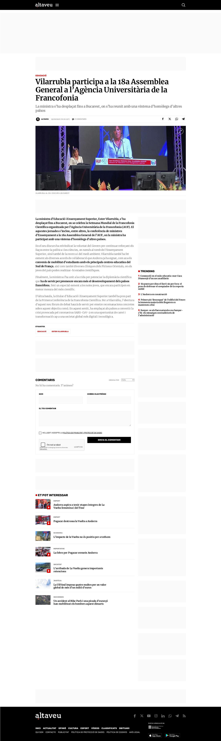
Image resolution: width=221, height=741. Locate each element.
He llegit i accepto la (72, 433)
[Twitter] (170, 119)
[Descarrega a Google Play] (172, 735)
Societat (58, 564)
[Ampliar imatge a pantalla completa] (180, 131)
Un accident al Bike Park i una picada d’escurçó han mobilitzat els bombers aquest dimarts (81, 602)
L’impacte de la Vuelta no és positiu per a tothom (82, 537)
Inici (38, 728)
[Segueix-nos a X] (141, 716)
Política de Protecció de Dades (87, 732)
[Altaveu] (43, 5)
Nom (41, 394)
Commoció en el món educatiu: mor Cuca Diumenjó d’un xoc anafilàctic (160, 277)
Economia (58, 533)
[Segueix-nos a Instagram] (156, 716)
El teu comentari (47, 408)
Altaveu (45, 119)
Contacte (51, 732)
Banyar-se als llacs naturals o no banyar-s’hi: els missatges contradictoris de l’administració (160, 313)
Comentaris (80, 119)
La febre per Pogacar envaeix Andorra (75, 552)
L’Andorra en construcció (154, 294)
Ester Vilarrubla (60, 332)
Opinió (62, 728)
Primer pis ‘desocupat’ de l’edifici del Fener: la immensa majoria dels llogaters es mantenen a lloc (162, 302)
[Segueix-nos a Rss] (184, 716)
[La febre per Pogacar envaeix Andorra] (43, 552)
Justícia (57, 581)
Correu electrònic (96, 394)
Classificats (109, 728)
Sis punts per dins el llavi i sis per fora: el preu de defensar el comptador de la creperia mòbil (161, 286)
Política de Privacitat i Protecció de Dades (82, 433)
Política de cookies (117, 732)
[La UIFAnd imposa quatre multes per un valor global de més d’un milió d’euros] (43, 584)
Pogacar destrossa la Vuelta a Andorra (75, 521)
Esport (57, 501)
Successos (59, 597)
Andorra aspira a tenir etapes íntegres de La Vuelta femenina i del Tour (79, 506)
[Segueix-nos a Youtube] (148, 716)
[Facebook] (163, 119)
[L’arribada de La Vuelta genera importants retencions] (43, 567)
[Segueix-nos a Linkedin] (163, 716)
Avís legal (134, 732)
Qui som (39, 732)
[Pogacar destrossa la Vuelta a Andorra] (43, 520)
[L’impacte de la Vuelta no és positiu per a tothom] (43, 536)
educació (41, 332)
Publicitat (63, 732)
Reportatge (59, 549)
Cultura (73, 728)
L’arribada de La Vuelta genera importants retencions (78, 570)
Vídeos (95, 728)
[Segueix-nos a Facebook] (134, 716)
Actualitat (49, 728)
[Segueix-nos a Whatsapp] (170, 716)
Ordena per (114, 380)
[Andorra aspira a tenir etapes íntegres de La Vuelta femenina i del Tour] (43, 504)
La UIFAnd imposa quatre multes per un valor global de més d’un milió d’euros (80, 586)
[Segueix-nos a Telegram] (177, 716)
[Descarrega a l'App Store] (155, 735)
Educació (40, 75)
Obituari (124, 728)
